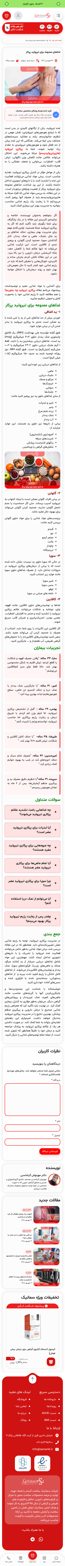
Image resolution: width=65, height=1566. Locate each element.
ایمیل (56, 1135)
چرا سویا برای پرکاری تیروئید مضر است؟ (29, 883)
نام (57, 1121)
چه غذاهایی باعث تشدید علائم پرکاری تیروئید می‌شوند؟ (31, 812)
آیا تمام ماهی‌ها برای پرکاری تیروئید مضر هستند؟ (33, 865)
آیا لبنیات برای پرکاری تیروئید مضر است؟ (32, 830)
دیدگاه (55, 1080)
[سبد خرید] (6, 15)
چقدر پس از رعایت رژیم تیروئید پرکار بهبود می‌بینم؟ (30, 918)
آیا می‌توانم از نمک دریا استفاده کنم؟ (31, 901)
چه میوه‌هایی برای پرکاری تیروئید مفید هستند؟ (30, 847)
